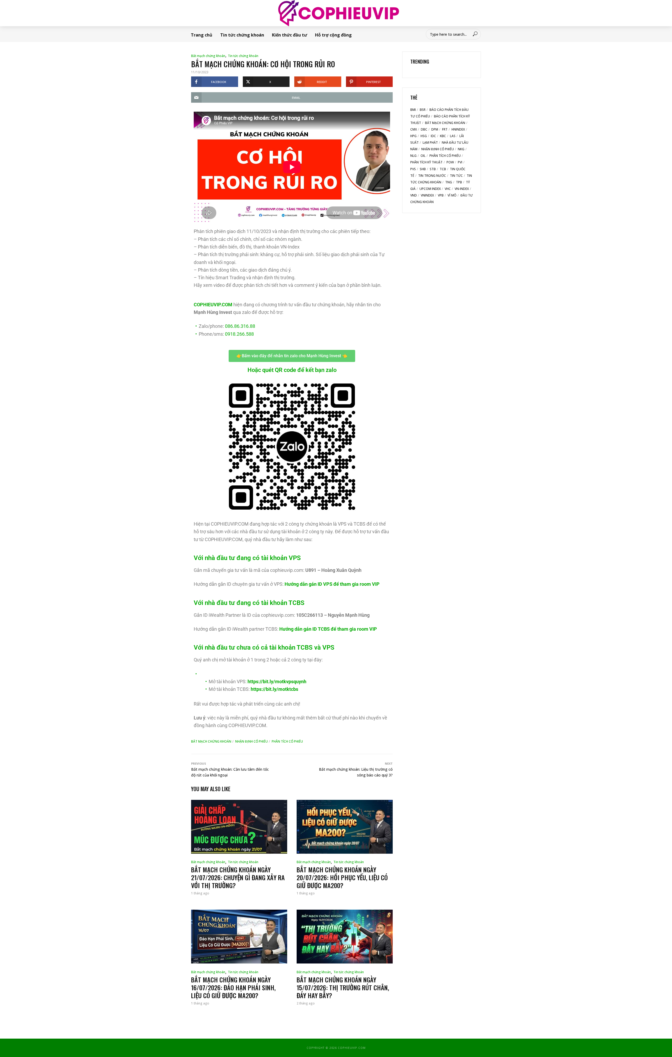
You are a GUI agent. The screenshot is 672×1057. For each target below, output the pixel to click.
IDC (433, 136)
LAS (452, 136)
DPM (434, 129)
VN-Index (462, 188)
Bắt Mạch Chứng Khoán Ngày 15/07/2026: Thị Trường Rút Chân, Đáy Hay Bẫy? (343, 987)
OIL (423, 155)
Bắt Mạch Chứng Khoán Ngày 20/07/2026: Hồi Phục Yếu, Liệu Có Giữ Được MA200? (342, 877)
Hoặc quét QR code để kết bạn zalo (292, 370)
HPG (413, 136)
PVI (460, 162)
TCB (443, 169)
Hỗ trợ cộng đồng (333, 35)
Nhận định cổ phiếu (251, 741)
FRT (445, 129)
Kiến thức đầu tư (289, 35)
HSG (424, 136)
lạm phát (430, 142)
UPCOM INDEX (430, 188)
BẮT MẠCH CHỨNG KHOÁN (211, 741)
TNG (448, 182)
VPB (441, 195)
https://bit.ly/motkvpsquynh (277, 681)
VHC (448, 188)
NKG (461, 149)
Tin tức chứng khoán (242, 35)
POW (450, 162)
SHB (423, 169)
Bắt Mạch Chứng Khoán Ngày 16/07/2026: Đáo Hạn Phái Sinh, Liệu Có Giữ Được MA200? (233, 987)
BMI (413, 109)
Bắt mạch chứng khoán (208, 56)
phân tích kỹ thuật (426, 162)
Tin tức (456, 175)
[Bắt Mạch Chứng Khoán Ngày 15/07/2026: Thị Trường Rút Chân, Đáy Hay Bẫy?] (345, 936)
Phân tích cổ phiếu (287, 741)
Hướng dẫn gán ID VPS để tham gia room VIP (332, 584)
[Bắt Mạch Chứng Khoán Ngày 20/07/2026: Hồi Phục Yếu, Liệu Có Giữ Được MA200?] (345, 827)
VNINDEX (427, 195)
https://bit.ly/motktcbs (274, 689)
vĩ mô (452, 195)
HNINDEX (458, 129)
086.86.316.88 (240, 326)
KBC (443, 136)
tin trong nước (432, 175)
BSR (423, 109)
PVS (413, 169)
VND (413, 195)
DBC (424, 129)
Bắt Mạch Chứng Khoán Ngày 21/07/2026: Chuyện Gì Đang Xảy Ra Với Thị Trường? (238, 877)
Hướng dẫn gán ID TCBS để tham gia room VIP (328, 629)
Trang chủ (201, 35)
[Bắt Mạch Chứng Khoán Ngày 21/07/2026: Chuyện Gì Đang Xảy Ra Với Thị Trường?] (239, 827)
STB (433, 169)
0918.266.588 (239, 334)
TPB (459, 182)
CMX (413, 129)
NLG (413, 155)
